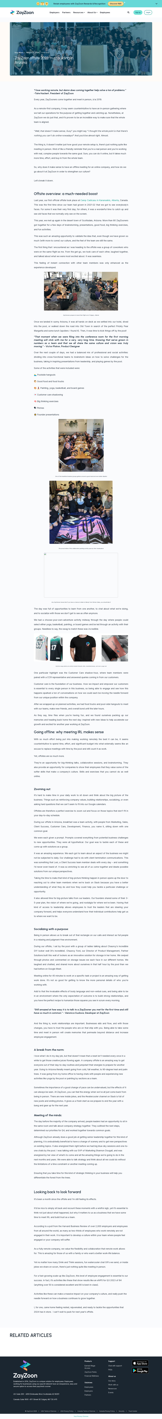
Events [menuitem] (110, 1392)
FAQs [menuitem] (110, 1370)
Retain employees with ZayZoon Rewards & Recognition (79, 3)
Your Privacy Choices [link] (81, 1416)
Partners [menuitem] (66, 12)
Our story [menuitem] (112, 1381)
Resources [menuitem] (78, 12)
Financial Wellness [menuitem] (92, 1376)
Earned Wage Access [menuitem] (90, 1367)
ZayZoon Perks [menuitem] (91, 1372)
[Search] (128, 12)
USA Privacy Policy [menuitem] (66, 1411)
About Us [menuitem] (91, 12)
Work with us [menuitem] (113, 1385)
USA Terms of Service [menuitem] (48, 1411)
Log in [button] (148, 12)
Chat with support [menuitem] (115, 1366)
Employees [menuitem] (105, 12)
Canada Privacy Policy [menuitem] (107, 1411)
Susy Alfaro (19, 52)
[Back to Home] (22, 12)
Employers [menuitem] (54, 12)
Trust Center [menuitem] (132, 1411)
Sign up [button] (138, 12)
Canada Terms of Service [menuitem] (86, 1411)
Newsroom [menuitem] (112, 1389)
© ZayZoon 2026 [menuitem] (31, 1411)
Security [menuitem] (121, 1411)
